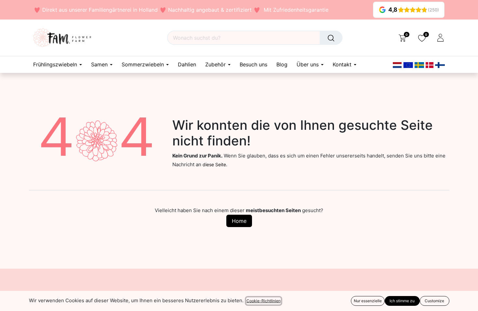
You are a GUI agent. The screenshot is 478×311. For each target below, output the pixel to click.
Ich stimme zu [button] (402, 300)
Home (239, 221)
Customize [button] (434, 300)
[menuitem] (187, 64)
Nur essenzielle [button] (368, 300)
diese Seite (214, 164)
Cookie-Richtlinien (263, 300)
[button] (9, 301)
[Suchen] (331, 37)
